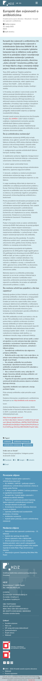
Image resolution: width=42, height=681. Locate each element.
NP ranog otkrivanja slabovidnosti (16, 628)
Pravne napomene (11, 673)
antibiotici (7, 441)
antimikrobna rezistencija (12, 445)
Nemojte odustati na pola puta (15, 504)
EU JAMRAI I (13, 119)
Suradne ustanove (11, 623)
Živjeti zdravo (9, 633)
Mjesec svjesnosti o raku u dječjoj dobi (18, 538)
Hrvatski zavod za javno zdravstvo (13, 19)
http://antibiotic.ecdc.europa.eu (25, 400)
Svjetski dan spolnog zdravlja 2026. (17, 536)
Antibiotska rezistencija (13, 516)
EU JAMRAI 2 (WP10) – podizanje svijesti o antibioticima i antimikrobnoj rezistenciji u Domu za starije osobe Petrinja (20, 486)
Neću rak (8, 626)
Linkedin (31, 460)
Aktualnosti (28, 19)
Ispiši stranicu (9, 32)
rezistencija (28, 445)
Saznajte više (31, 680)
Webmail (8, 671)
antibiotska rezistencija (22, 441)
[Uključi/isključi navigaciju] (36, 2)
